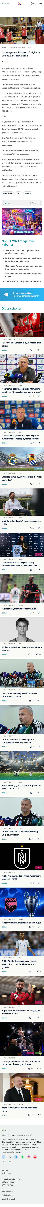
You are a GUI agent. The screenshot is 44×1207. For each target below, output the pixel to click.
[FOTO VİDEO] (22, 1039)
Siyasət (5, 1115)
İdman (4, 350)
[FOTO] (22, 545)
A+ (7, 61)
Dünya (4, 1018)
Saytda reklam (8, 1191)
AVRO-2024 (7, 193)
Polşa (18, 193)
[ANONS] (22, 459)
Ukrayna (28, 193)
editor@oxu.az (8, 1182)
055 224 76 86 (8, 1185)
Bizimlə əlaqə (7, 1195)
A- (3, 62)
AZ (33, 3)
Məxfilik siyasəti (8, 1199)
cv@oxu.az (6, 1173)
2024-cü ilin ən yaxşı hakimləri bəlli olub (23, 281)
